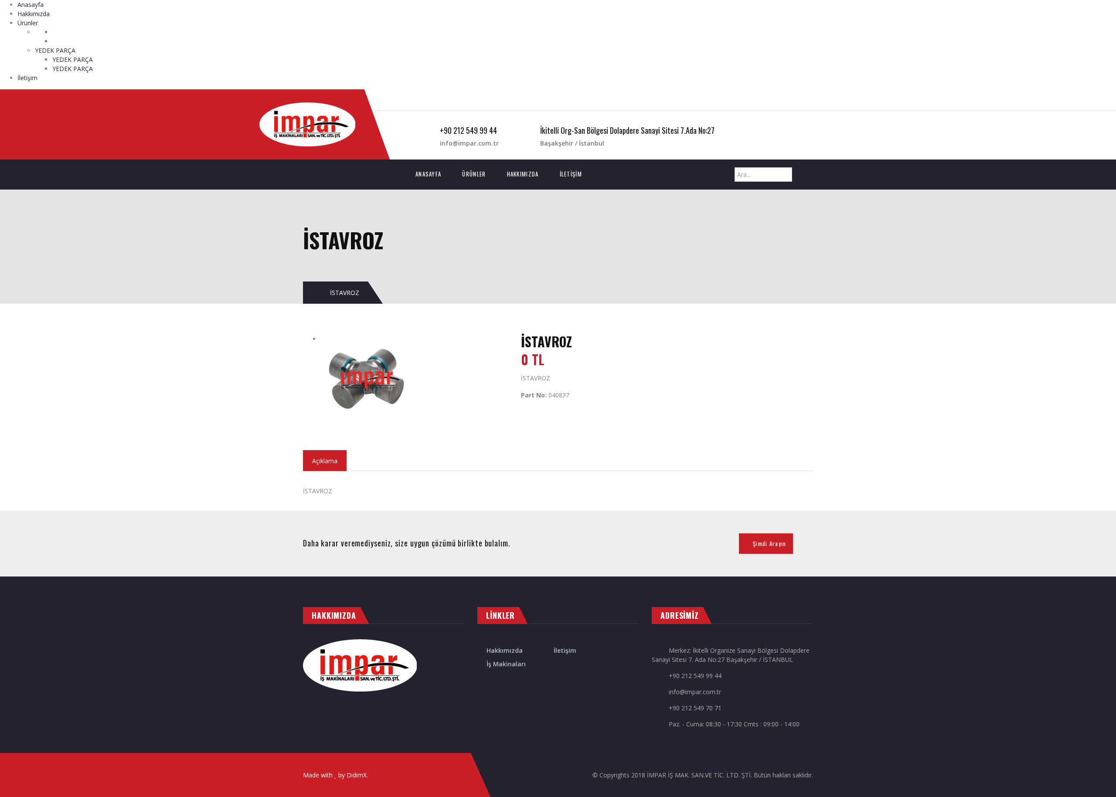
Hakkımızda (33, 14)
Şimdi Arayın (769, 543)
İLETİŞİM (571, 174)
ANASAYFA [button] (433, 173)
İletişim (27, 78)
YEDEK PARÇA (55, 50)
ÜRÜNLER (474, 174)
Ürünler (27, 23)
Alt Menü (436, 100)
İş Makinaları (506, 664)
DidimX (357, 775)
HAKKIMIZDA (523, 174)
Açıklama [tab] (324, 461)
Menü (398, 100)
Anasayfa (30, 4)
